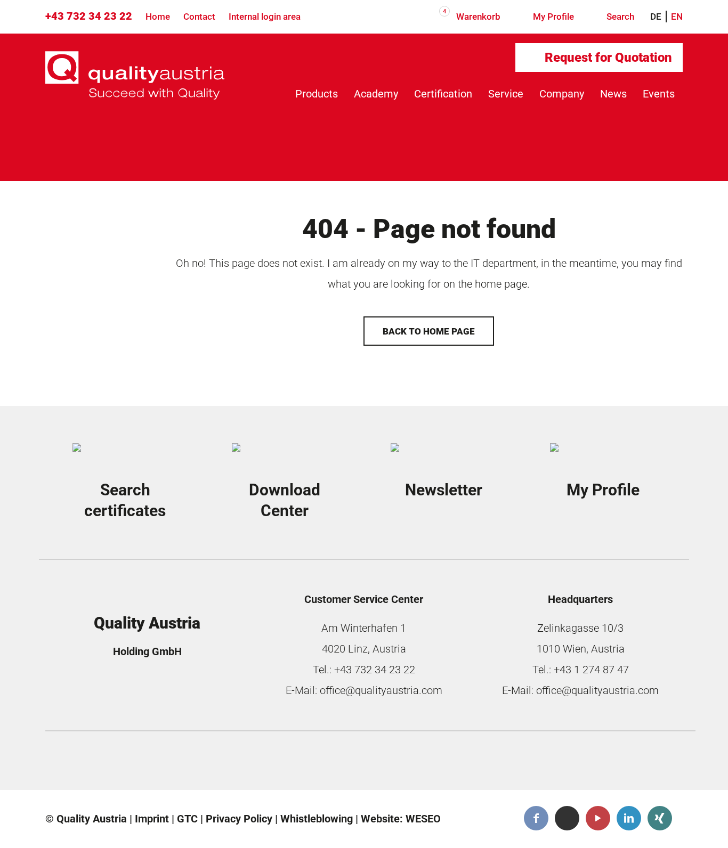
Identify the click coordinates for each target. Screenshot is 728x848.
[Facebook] (536, 818)
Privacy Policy (239, 818)
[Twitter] (567, 818)
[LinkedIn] (629, 818)
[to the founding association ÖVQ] (612, 763)
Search (619, 16)
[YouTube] (598, 818)
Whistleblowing (316, 818)
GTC (187, 818)
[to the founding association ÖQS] (451, 763)
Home (157, 16)
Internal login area (265, 16)
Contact (199, 16)
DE (655, 16)
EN (677, 16)
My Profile (552, 16)
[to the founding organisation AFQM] (129, 763)
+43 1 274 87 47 (591, 669)
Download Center (284, 500)
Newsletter (443, 489)
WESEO (423, 818)
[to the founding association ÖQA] (290, 763)
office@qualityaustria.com (381, 690)
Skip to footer (62, 90)
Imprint (152, 818)
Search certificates (125, 500)
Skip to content (66, 64)
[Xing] (660, 818)
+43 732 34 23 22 (88, 16)
